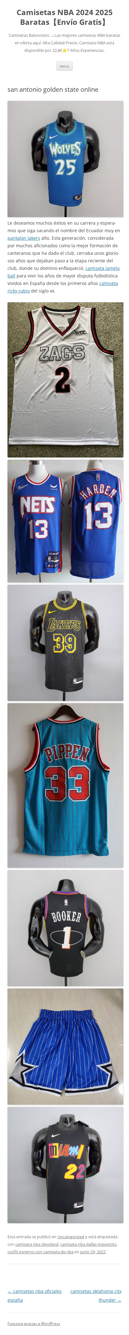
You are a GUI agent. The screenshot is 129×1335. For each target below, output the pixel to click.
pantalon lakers (24, 238)
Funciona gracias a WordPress (34, 1323)
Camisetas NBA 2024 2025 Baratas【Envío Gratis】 (65, 17)
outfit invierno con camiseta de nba (41, 1252)
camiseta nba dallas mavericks (88, 1244)
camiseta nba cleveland (37, 1244)
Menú (64, 66)
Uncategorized (70, 1236)
